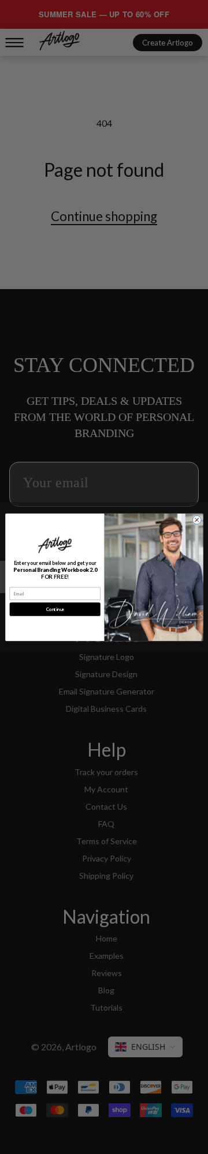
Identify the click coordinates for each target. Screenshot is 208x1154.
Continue (54, 609)
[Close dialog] (196, 519)
